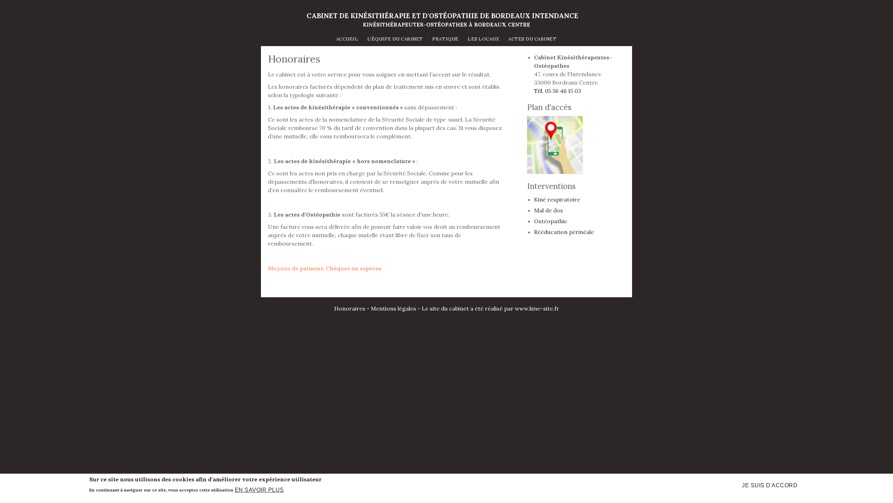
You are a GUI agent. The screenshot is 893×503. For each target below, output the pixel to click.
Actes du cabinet (532, 39)
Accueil (347, 39)
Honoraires (349, 308)
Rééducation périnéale (564, 231)
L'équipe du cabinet (395, 39)
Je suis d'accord (769, 485)
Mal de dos (548, 210)
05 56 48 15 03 (563, 90)
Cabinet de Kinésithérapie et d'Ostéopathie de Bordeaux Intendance (442, 16)
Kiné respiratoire (557, 199)
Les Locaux (483, 39)
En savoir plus (259, 490)
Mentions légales (393, 308)
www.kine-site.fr (537, 308)
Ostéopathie (550, 221)
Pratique (445, 39)
